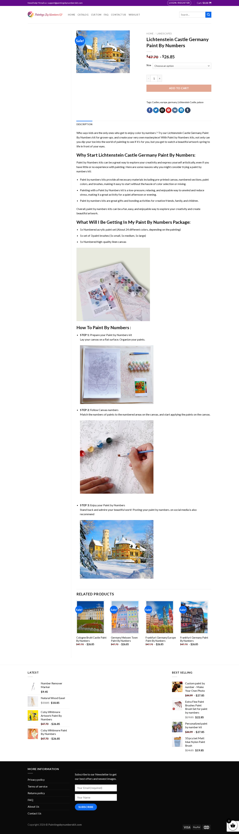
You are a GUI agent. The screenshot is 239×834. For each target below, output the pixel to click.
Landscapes (164, 33)
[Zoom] (81, 68)
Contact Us (118, 14)
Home (71, 14)
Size (148, 65)
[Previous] (76, 626)
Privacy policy (36, 779)
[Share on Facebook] (150, 110)
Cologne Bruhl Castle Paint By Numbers (91, 639)
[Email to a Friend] (162, 110)
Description (84, 124)
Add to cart (179, 88)
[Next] (211, 626)
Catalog (83, 14)
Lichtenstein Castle (187, 102)
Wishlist (134, 14)
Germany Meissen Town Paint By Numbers (124, 639)
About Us (33, 806)
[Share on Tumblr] (188, 110)
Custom (96, 14)
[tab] (84, 124)
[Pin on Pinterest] (168, 110)
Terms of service (37, 786)
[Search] (208, 15)
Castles (155, 102)
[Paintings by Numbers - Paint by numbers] (45, 14)
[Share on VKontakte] (175, 110)
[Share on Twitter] (156, 110)
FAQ (106, 14)
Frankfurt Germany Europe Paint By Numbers (161, 639)
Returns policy (36, 793)
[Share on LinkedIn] (181, 110)
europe (163, 102)
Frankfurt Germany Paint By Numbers (194, 639)
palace (200, 102)
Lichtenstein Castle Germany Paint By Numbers (146, 155)
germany (172, 102)
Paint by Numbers (178, 137)
